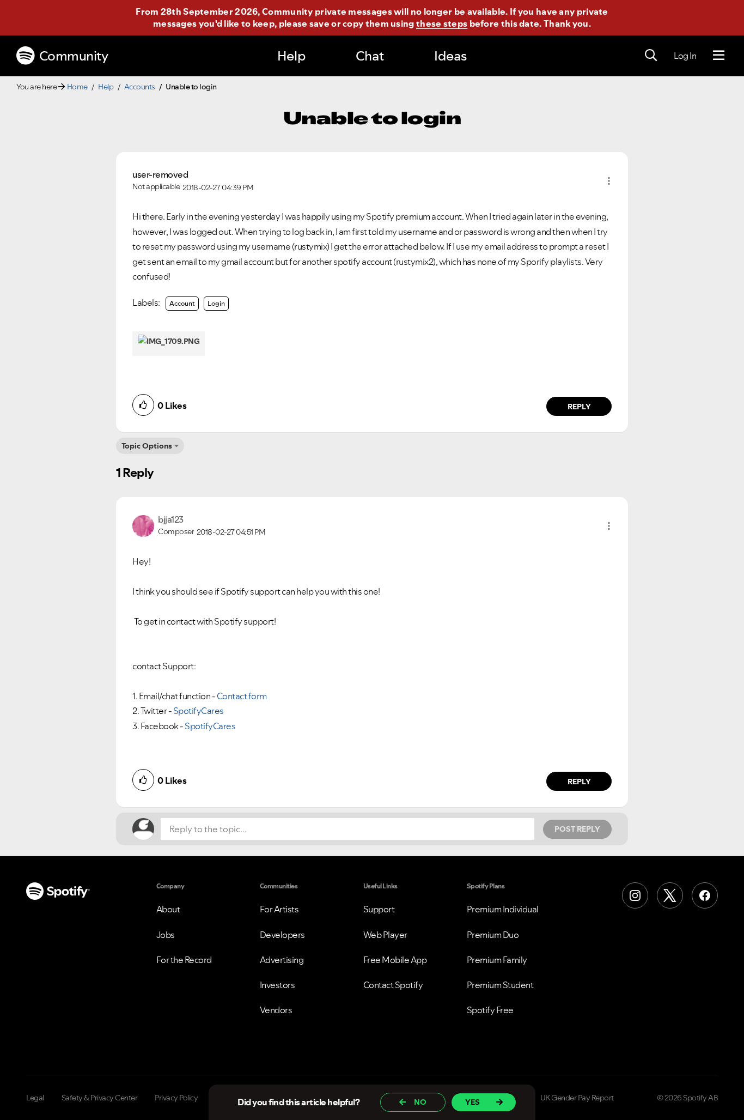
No (420, 1102)
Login (216, 303)
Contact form (242, 696)
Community (73, 56)
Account (182, 303)
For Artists (279, 909)
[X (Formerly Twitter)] (670, 895)
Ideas (450, 56)
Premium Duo (493, 935)
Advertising (282, 960)
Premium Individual (503, 909)
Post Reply (577, 829)
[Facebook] (705, 895)
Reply (579, 406)
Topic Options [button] (146, 445)
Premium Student (500, 985)
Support (379, 909)
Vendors (276, 1010)
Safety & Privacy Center (100, 1098)
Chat (370, 56)
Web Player (385, 935)
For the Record (184, 960)
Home (77, 86)
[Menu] (719, 55)
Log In (685, 56)
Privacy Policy (176, 1098)
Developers (282, 935)
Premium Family (497, 960)
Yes (472, 1102)
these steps (441, 23)
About (168, 909)
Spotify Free (490, 1010)
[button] (609, 181)
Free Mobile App (395, 960)
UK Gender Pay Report (577, 1098)
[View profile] (143, 524)
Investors (277, 985)
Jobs (165, 935)
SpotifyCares (198, 711)
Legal (35, 1098)
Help (291, 56)
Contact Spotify (393, 985)
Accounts (139, 86)
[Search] (651, 56)
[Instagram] (635, 895)
